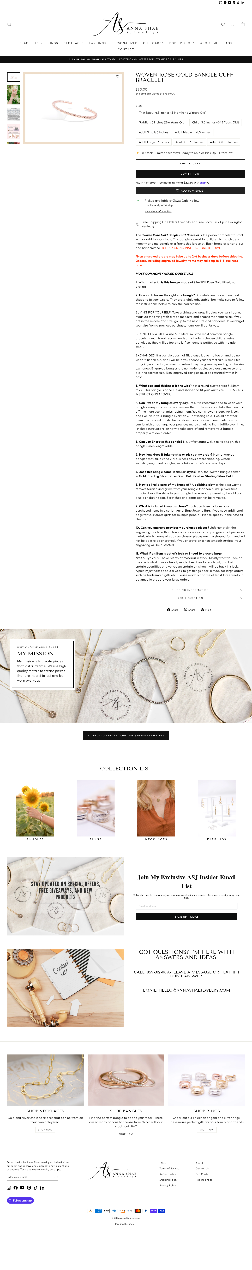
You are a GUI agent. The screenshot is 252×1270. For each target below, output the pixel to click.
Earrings (97, 43)
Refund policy (167, 1174)
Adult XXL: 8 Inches (224, 142)
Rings (53, 43)
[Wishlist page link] (223, 24)
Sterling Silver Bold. (220, 476)
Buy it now (190, 173)
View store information (158, 211)
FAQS (228, 43)
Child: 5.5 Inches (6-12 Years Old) (215, 122)
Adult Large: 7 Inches (154, 142)
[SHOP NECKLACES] (45, 1080)
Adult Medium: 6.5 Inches (193, 132)
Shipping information (190, 590)
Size (139, 105)
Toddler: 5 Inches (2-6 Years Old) (162, 122)
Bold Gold (193, 476)
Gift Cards (153, 43)
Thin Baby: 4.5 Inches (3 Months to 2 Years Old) (172, 113)
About (199, 1163)
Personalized (125, 43)
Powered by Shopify (126, 1223)
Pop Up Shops (182, 43)
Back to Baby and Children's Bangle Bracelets (128, 735)
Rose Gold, (177, 476)
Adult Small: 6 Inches (153, 132)
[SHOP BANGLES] (126, 1080)
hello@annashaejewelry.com (194, 990)
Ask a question (190, 598)
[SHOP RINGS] (206, 1080)
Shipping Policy (168, 1179)
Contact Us (202, 1168)
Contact (126, 49)
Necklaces (74, 43)
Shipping (141, 93)
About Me (209, 43)
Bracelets (30, 43)
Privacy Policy (167, 1185)
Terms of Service (169, 1168)
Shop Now (45, 1129)
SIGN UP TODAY (187, 916)
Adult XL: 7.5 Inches (189, 142)
